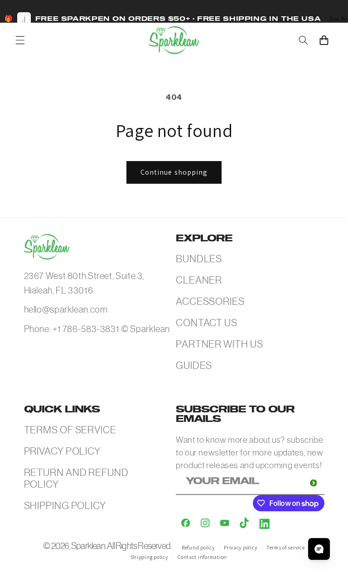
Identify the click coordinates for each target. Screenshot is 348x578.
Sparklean (88, 546)
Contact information (202, 557)
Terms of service (285, 547)
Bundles (199, 259)
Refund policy (198, 547)
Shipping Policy (65, 505)
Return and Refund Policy (76, 478)
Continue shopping (174, 172)
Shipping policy (149, 557)
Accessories (210, 301)
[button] (20, 39)
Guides (194, 365)
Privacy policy (240, 547)
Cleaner (199, 280)
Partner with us (219, 344)
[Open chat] (319, 549)
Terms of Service (70, 430)
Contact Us (206, 322)
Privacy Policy (62, 451)
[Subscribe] (313, 483)
